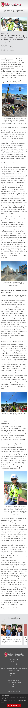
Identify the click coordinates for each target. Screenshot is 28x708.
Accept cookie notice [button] (14, 705)
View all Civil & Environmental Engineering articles (12, 621)
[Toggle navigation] (26, 4)
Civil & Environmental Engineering (8, 47)
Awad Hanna (7, 547)
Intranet (13, 664)
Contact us (14, 662)
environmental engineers (7, 68)
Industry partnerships (13, 682)
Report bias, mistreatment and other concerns (14, 668)
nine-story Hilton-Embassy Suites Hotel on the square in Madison (13, 136)
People (14, 666)
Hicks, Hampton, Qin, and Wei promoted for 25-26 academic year (11, 641)
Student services (14, 670)
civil (13, 66)
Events (14, 678)
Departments (14, 676)
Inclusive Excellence (13, 680)
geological (17, 66)
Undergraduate (10, 50)
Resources (14, 660)
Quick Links (14, 674)
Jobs (14, 684)
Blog (5, 10)
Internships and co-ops (7, 59)
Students (3, 50)
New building (14, 686)
